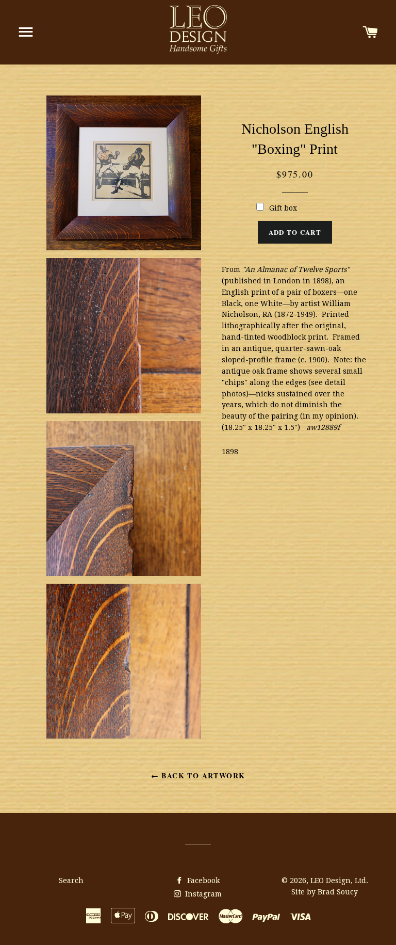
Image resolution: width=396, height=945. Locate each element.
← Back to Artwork (198, 775)
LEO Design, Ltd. (339, 880)
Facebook (202, 880)
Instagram (202, 894)
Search (71, 880)
